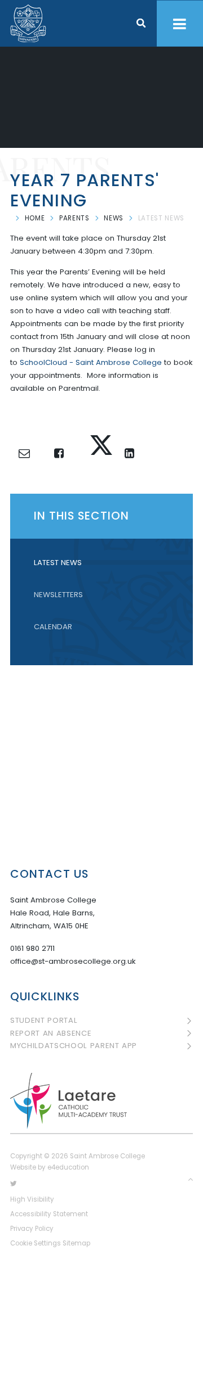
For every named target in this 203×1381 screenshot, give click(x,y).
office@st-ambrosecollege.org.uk (73, 961)
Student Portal (43, 1020)
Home (35, 218)
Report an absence (50, 1033)
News (113, 218)
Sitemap (76, 1243)
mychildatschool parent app (73, 1045)
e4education (68, 1167)
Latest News (161, 218)
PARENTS (74, 218)
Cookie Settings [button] (35, 1243)
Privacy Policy (32, 1228)
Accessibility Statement (49, 1213)
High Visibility (32, 1199)
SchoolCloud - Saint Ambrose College (91, 362)
